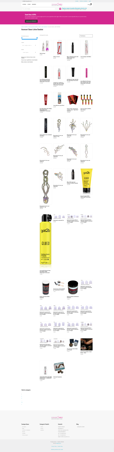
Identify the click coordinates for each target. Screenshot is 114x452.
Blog (23, 428)
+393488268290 (63, 433)
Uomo (29, 4)
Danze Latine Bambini (42, 26)
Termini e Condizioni (26, 430)
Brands (23, 431)
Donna (24, 4)
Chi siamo (24, 426)
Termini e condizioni (83, 1)
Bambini (34, 4)
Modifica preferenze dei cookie (57, 449)
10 (21, 402)
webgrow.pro (58, 443)
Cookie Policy (60, 446)
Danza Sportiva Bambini (33, 26)
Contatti (76, 1)
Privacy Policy (54, 446)
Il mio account (25, 435)
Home (22, 26)
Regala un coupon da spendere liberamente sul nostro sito (74, 8)
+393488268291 (63, 435)
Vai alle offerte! (31, 21)
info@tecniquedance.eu (27, 1)
